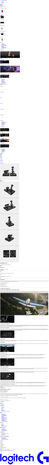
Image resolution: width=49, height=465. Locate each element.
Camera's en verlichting (4, 418)
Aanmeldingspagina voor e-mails (5, 433)
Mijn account (3, 434)
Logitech (2, 1)
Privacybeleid (6, 450)
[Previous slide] (1, 386)
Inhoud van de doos (2, 284)
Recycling (3, 410)
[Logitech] (1, 5)
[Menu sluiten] (0, 6)
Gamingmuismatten (4, 414)
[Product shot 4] (9, 222)
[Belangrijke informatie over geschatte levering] (0, 274)
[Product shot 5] (9, 238)
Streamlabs (3, 424)
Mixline (2, 425)
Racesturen (3, 416)
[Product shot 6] (9, 254)
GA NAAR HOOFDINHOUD (3, 0)
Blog (2, 408)
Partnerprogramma (4, 437)
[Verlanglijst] (1, 155)
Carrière (2, 407)
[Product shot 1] (9, 172)
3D (1, 181)
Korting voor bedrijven (4, 438)
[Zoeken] (0, 154)
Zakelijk (2, 2)
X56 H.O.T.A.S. (2, 163)
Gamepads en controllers (4, 419)
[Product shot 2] (9, 190)
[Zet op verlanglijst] (0, 271)
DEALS (1, 153)
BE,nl (1, 4)
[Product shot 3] (9, 206)
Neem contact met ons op (4, 429)
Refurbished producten (4, 420)
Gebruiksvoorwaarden (2, 450)
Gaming (1, 157)
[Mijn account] (0, 156)
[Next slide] (2, 386)
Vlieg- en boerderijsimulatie (4, 417)
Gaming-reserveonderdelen (4, 421)
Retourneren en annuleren (4, 430)
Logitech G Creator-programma (5, 439)
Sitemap (13, 450)
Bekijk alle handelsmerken (19, 394)
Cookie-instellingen (10, 450)
